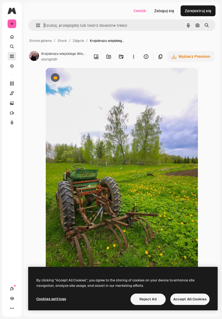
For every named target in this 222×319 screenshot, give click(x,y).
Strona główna (40, 41)
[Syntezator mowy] (12, 122)
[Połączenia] (12, 288)
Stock (62, 41)
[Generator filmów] (12, 112)
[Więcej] (12, 308)
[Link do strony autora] (34, 56)
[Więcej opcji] (133, 56)
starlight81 (49, 59)
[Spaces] (12, 93)
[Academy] (12, 298)
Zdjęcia (78, 41)
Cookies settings (51, 299)
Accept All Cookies (190, 299)
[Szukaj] (12, 46)
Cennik (139, 10)
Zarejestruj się (198, 10)
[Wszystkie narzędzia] (12, 83)
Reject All (148, 299)
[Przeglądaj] (12, 66)
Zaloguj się (164, 10)
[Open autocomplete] (35, 25)
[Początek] (12, 36)
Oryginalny (83, 78)
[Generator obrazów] (12, 103)
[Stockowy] (12, 56)
